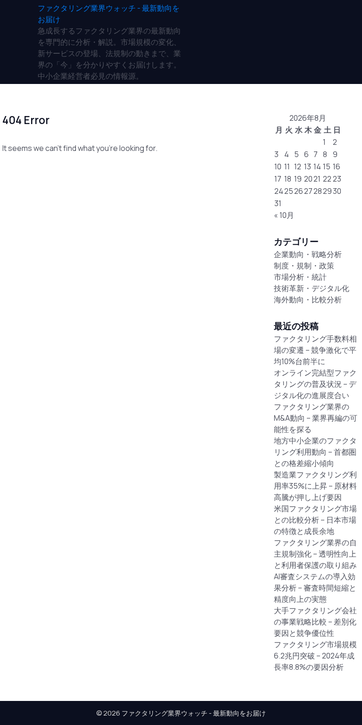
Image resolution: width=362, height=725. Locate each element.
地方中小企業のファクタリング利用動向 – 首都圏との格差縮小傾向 (315, 451)
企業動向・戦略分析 (308, 254)
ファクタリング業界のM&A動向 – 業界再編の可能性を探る (315, 417)
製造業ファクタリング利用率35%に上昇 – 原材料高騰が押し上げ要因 (315, 485)
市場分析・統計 (300, 277)
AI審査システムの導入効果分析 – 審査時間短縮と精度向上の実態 (315, 587)
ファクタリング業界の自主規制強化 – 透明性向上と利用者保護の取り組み (315, 553)
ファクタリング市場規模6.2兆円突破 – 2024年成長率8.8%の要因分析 (315, 655)
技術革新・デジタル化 (311, 288)
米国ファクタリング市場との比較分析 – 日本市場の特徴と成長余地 (315, 519)
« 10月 (284, 215)
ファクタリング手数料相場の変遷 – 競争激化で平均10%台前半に (315, 350)
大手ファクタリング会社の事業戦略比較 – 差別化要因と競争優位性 (315, 621)
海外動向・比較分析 (308, 299)
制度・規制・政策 (304, 265)
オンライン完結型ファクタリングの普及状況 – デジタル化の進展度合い (315, 383)
